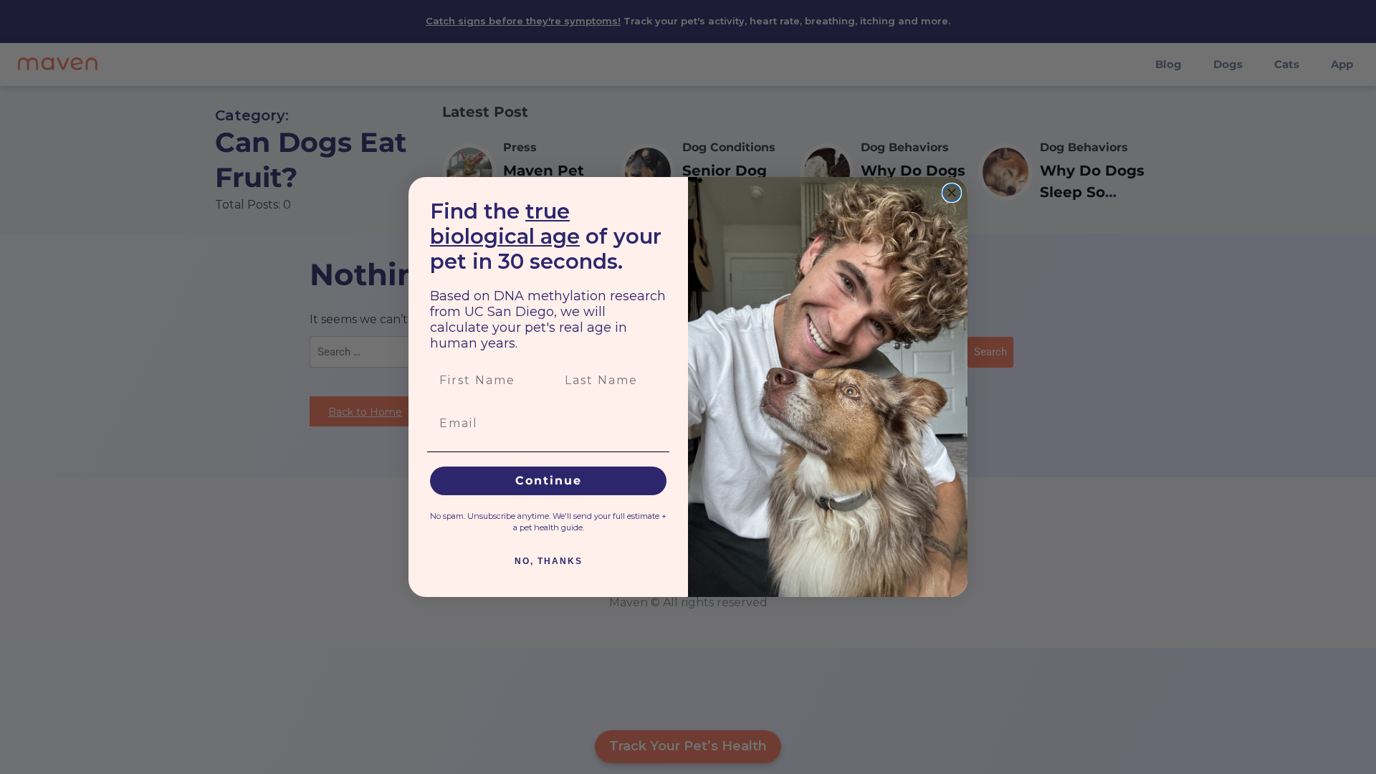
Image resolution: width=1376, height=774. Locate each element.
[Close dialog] (951, 192)
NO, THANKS (549, 561)
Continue (548, 480)
